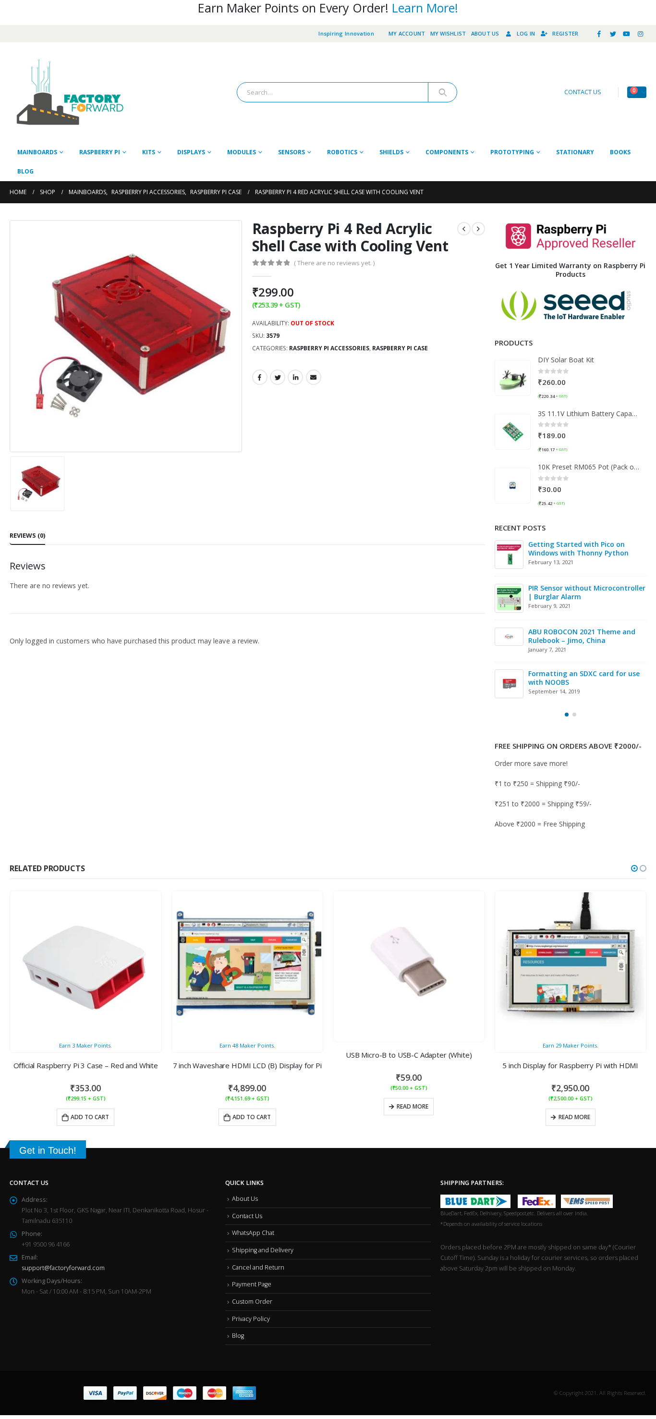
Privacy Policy (251, 1319)
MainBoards (37, 152)
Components (446, 152)
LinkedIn (295, 377)
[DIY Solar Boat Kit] (513, 378)
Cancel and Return (258, 1267)
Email (313, 377)
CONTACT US (582, 92)
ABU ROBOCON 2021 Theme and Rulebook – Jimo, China (581, 636)
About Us (485, 33)
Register (565, 33)
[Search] (442, 92)
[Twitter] (613, 33)
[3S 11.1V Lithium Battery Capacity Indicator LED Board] (513, 432)
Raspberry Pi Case (400, 348)
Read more (412, 1106)
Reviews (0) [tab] (27, 535)
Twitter (277, 377)
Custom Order (252, 1301)
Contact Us (247, 1216)
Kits (148, 152)
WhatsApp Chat (253, 1233)
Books (620, 152)
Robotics (342, 152)
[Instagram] (640, 33)
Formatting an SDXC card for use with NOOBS (584, 678)
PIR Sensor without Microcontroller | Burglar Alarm (586, 592)
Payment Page (251, 1284)
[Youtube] (626, 33)
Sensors (291, 152)
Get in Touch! (47, 1150)
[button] (567, 714)
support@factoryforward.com (63, 1268)
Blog (25, 171)
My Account (407, 33)
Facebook (259, 377)
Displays (191, 152)
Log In (526, 33)
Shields (391, 152)
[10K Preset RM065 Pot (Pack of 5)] (513, 486)
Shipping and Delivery (262, 1250)
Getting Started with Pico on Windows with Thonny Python (578, 548)
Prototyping (512, 152)
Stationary (575, 152)
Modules (241, 152)
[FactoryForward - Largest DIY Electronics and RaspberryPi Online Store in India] (70, 92)
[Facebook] (599, 33)
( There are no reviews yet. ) (334, 263)
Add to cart (90, 1117)
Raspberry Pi (99, 152)
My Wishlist (448, 33)
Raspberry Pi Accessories (329, 348)
